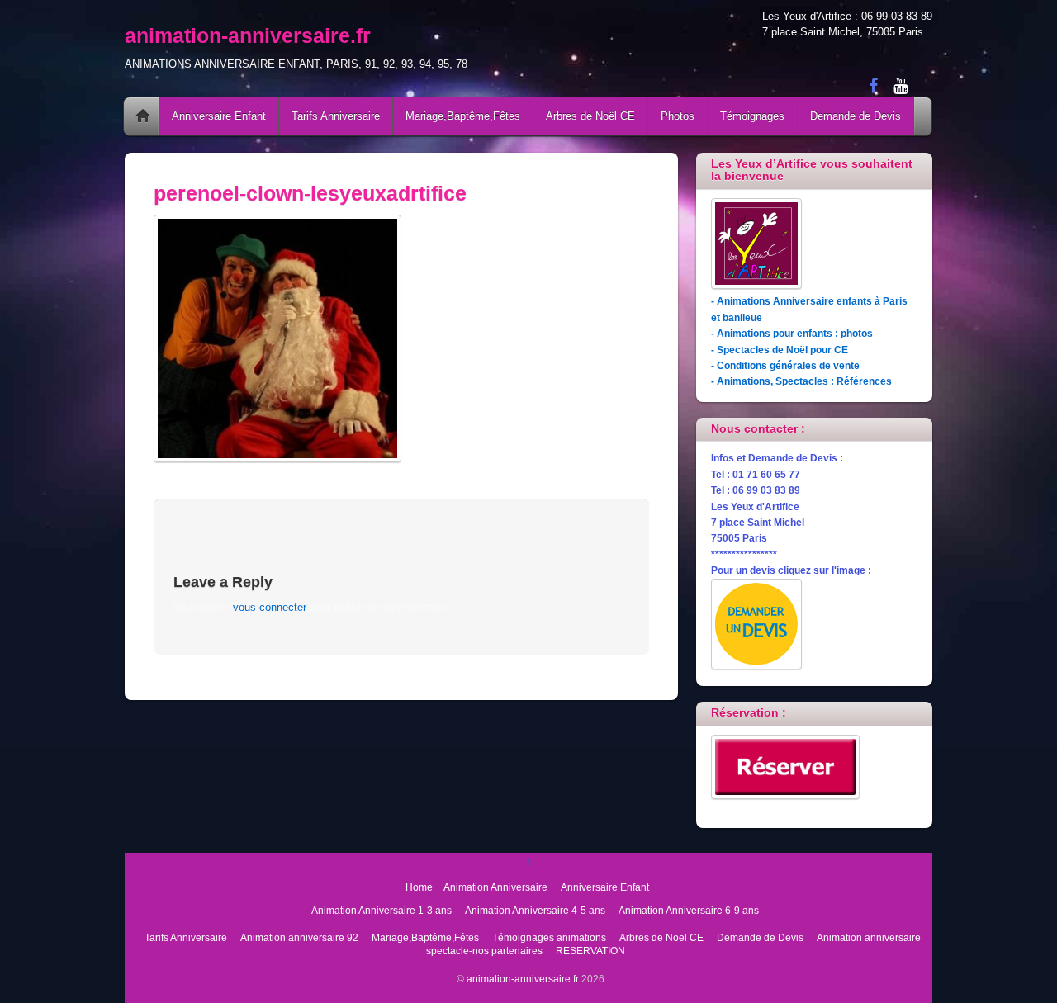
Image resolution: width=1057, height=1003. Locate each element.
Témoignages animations (549, 937)
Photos (677, 116)
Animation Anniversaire (495, 887)
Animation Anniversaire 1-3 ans (381, 910)
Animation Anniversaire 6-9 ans (689, 910)
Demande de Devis (855, 116)
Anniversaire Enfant (219, 116)
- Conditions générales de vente (785, 365)
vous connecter (269, 607)
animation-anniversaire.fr (523, 978)
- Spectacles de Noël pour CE (779, 349)
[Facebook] (872, 85)
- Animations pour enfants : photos (792, 333)
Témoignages (752, 116)
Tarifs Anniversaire (336, 116)
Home (143, 116)
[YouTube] (900, 85)
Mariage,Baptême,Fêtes (462, 116)
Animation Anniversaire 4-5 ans (535, 910)
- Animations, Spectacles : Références (801, 381)
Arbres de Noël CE (590, 116)
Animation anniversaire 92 (299, 937)
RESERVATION (590, 950)
